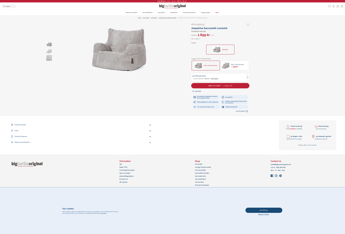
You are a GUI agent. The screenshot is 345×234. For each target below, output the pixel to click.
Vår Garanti (123, 182)
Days (169, 1)
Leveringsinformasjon (127, 170)
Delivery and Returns (22, 142)
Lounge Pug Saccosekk (203, 167)
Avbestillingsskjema (126, 176)
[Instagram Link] (276, 177)
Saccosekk (198, 164)
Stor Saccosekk (200, 170)
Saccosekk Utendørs (202, 173)
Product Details (20, 125)
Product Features (21, 136)
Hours (174, 1)
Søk (120, 164)
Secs (185, 1)
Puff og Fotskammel (202, 185)
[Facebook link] (272, 177)
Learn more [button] (103, 213)
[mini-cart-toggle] (342, 6)
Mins (180, 1)
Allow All (264, 210)
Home (139, 17)
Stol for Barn (199, 182)
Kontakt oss (123, 179)
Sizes (16, 130)
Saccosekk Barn (200, 179)
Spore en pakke (124, 173)
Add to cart (220, 85)
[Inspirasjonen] (333, 6)
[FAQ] (337, 6)
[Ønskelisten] (329, 6)
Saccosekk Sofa (200, 176)
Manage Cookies (263, 214)
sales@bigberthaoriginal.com (281, 164)
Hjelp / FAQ (123, 167)
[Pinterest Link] (280, 177)
